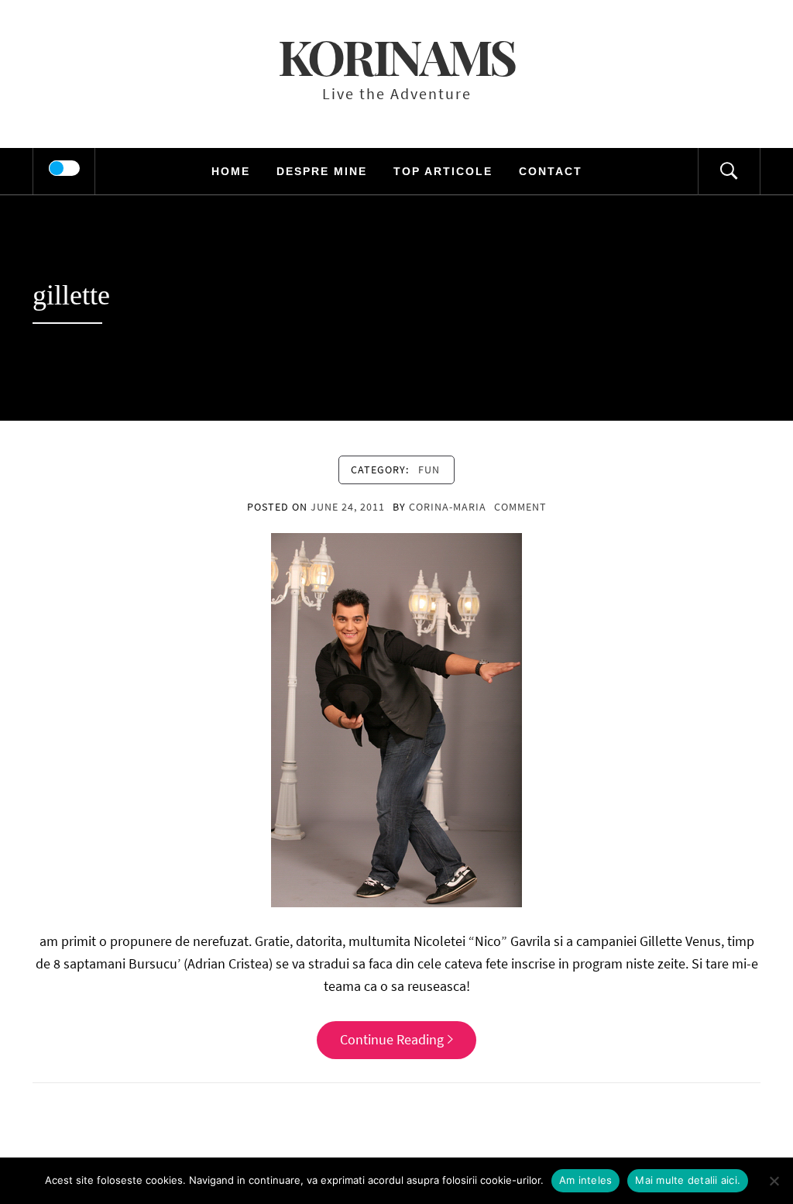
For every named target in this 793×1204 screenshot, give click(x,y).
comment (520, 507)
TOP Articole (443, 171)
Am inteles (586, 1180)
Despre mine (321, 171)
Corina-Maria (447, 507)
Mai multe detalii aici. (687, 1180)
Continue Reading (392, 1039)
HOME (230, 171)
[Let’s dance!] (396, 719)
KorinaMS (396, 56)
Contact (550, 171)
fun (429, 469)
